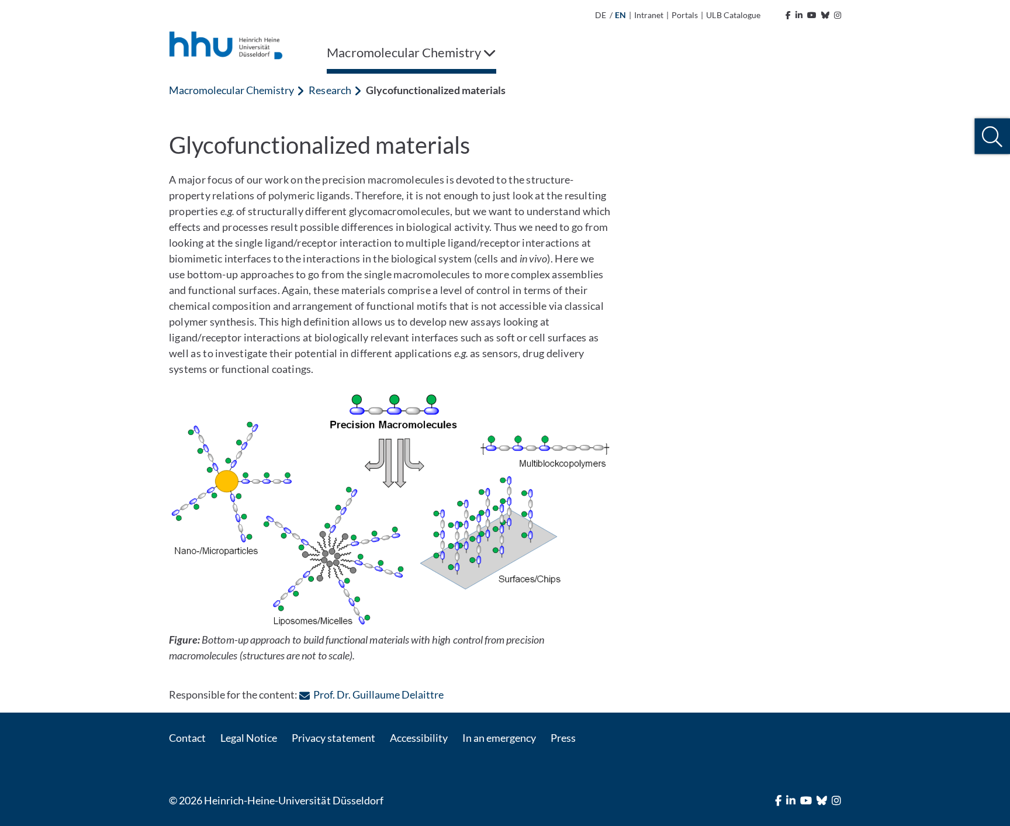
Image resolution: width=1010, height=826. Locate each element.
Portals (685, 15)
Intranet (648, 15)
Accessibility (419, 737)
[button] (992, 136)
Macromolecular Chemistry (231, 90)
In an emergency (499, 737)
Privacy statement (333, 737)
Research (330, 90)
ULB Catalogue (733, 15)
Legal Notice (248, 737)
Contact (187, 737)
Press (563, 737)
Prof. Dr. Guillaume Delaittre (378, 694)
